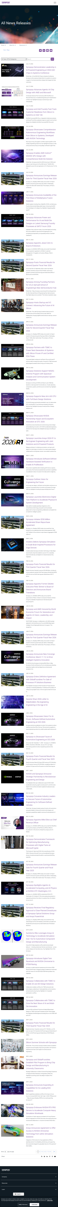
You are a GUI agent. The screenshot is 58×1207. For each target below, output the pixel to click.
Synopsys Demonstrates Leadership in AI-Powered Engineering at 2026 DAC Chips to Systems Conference (41, 70)
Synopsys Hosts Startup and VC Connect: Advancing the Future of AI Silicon (40, 305)
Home (2, 45)
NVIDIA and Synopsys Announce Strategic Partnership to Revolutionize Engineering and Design (41, 777)
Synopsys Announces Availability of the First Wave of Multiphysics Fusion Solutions (41, 198)
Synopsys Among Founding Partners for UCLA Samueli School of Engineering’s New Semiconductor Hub (41, 285)
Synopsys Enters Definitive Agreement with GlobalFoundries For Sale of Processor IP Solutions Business (41, 680)
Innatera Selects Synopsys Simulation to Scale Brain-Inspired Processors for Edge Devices (41, 545)
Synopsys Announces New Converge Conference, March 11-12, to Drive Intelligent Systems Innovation (40, 657)
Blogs (8, 50)
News (4, 50)
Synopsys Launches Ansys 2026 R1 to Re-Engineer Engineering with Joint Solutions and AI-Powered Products (41, 441)
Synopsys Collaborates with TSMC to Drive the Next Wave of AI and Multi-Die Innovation (40, 1003)
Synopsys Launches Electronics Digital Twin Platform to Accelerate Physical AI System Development (41, 500)
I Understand (34, 1204)
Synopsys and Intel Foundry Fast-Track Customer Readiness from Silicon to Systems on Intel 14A (41, 112)
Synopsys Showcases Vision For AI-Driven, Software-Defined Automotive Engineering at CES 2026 (40, 719)
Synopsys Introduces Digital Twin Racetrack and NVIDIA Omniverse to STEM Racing (40, 961)
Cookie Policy (50, 1200)
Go (52, 59)
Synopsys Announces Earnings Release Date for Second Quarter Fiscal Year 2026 (41, 328)
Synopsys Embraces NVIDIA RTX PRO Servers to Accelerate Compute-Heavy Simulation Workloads (41, 1110)
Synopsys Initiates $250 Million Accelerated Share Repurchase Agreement (38, 522)
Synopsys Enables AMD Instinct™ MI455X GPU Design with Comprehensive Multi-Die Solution (39, 156)
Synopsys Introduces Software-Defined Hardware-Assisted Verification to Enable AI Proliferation (41, 462)
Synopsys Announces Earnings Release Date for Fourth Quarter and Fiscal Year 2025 (41, 868)
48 (54, 1151)
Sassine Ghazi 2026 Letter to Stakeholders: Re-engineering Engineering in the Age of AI (37, 702)
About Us (12, 45)
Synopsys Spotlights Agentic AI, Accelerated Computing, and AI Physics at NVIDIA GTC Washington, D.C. (41, 888)
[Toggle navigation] (55, 3)
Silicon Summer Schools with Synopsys (41, 1042)
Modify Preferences (23, 1204)
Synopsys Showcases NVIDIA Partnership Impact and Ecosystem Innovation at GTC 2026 (40, 419)
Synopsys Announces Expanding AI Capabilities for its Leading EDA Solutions (39, 1088)
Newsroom (22, 45)
